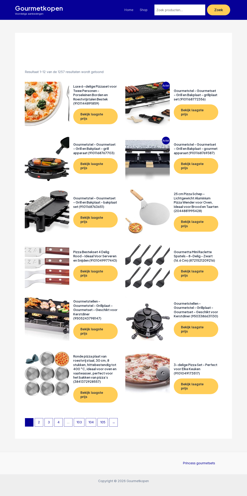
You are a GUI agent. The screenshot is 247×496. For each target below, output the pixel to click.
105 (102, 422)
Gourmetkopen (39, 8)
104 (91, 422)
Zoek (218, 10)
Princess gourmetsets (199, 463)
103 (79, 422)
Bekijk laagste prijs (91, 116)
